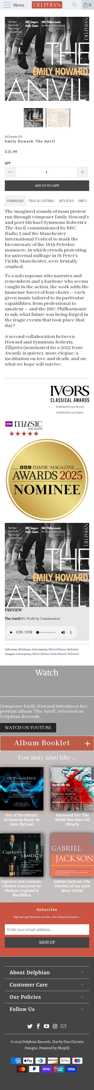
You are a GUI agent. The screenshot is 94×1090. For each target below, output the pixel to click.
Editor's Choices (57, 649)
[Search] (76, 5)
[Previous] (9, 59)
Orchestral (72, 649)
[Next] (84, 59)
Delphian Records (36, 1041)
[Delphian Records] (47, 5)
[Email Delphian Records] (63, 1027)
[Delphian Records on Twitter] (30, 1027)
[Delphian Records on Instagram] (55, 1027)
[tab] (15, 201)
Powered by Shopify (54, 1048)
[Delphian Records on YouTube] (46, 1027)
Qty (8, 163)
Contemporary (39, 649)
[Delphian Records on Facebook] (38, 1027)
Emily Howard (58, 654)
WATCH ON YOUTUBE (28, 728)
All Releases (24, 649)
